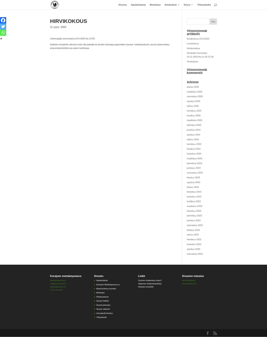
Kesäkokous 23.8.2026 (198, 38)
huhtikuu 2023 (194, 201)
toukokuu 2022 (194, 244)
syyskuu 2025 (193, 101)
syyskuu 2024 (193, 134)
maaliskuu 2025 (194, 120)
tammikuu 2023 (194, 215)
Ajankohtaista (138, 5)
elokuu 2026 (193, 87)
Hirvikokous (192, 61)
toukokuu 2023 (194, 196)
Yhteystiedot (204, 5)
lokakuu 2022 (193, 230)
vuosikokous (193, 43)
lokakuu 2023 (193, 177)
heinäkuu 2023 (194, 191)
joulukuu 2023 (194, 168)
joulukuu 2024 (194, 130)
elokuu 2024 (193, 139)
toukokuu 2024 (194, 153)
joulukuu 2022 (194, 220)
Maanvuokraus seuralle (106, 289)
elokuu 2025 (193, 106)
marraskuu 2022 (195, 225)
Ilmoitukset (171, 5)
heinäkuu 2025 (194, 110)
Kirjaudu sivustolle (146, 287)
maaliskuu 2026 (194, 91)
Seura (187, 5)
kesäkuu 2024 (194, 149)
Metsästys (155, 5)
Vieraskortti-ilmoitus (104, 313)
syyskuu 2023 (193, 182)
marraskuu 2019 (195, 254)
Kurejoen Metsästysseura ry (108, 285)
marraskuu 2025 (195, 96)
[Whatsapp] (3, 33)
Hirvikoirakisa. (193, 48)
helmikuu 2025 (194, 125)
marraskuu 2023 (195, 172)
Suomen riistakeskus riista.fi (149, 280)
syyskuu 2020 (193, 249)
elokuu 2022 (193, 234)
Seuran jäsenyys (103, 305)
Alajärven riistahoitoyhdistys (150, 284)
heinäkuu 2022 (194, 239)
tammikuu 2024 (194, 163)
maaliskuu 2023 (194, 206)
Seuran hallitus (102, 301)
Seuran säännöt (103, 309)
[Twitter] (3, 26)
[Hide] (1, 38)
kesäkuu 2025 (194, 115)
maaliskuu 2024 (194, 158)
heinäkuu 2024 (194, 144)
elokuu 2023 (193, 187)
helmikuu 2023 (194, 211)
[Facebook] (3, 20)
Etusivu (123, 5)
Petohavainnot (102, 297)
